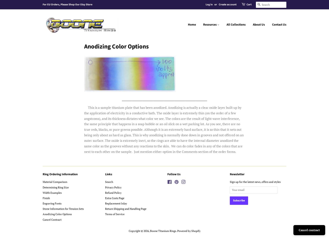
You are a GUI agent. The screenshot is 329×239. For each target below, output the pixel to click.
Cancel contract (309, 230)
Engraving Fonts (52, 203)
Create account (227, 4)
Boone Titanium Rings (163, 231)
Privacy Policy (113, 187)
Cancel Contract (52, 219)
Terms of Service (115, 214)
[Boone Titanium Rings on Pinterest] (176, 182)
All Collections (236, 25)
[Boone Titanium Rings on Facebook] (169, 182)
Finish (46, 198)
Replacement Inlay (116, 203)
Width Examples (52, 193)
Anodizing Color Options (57, 214)
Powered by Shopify (188, 231)
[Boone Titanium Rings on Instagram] (183, 182)
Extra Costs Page (114, 198)
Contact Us (279, 25)
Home (192, 25)
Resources (210, 25)
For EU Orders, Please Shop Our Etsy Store (67, 4)
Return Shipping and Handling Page (125, 209)
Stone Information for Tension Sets (63, 209)
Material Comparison (55, 182)
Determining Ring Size (56, 187)
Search (109, 182)
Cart (249, 4)
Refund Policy (113, 193)
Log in (209, 4)
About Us (259, 25)
